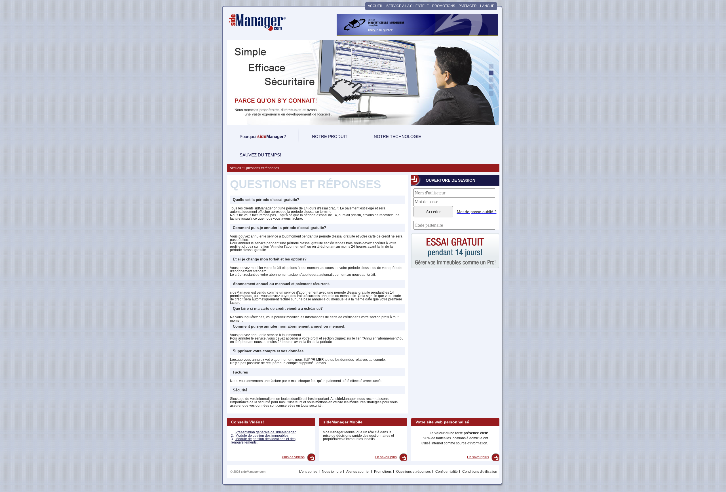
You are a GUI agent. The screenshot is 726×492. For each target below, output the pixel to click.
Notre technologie (397, 136)
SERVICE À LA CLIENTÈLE (407, 6)
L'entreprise (308, 472)
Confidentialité (446, 472)
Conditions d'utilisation (479, 472)
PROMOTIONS (443, 6)
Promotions (383, 472)
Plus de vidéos (293, 457)
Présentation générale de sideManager (265, 432)
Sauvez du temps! (260, 154)
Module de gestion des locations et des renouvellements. (263, 440)
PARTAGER (468, 6)
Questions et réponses (413, 472)
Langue (487, 7)
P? (263, 136)
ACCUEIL (375, 6)
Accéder (433, 211)
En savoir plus (386, 457)
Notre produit (329, 136)
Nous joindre (332, 472)
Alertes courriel (358, 472)
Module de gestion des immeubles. (262, 436)
